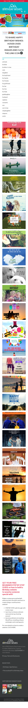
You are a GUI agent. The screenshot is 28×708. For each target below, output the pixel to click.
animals (4, 62)
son (3, 105)
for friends (5, 81)
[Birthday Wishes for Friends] (4, 691)
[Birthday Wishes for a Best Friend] (9, 686)
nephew (4, 100)
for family (5, 78)
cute (3, 70)
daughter (5, 72)
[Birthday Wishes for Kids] (4, 686)
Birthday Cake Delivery (10, 667)
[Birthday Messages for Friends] (14, 686)
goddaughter (6, 94)
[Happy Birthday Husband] (9, 691)
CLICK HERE (11, 627)
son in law (5, 108)
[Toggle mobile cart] (21, 11)
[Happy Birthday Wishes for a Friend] (19, 686)
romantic (5, 102)
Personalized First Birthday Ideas (13, 670)
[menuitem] (5, 1)
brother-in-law (6, 67)
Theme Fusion (21, 700)
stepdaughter (6, 110)
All (3, 59)
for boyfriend (6, 75)
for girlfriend (6, 83)
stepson (4, 113)
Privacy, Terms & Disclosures (11, 656)
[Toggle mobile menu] (25, 11)
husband (5, 97)
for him (4, 89)
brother (4, 64)
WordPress (15, 700)
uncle (4, 116)
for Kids (4, 91)
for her (4, 86)
